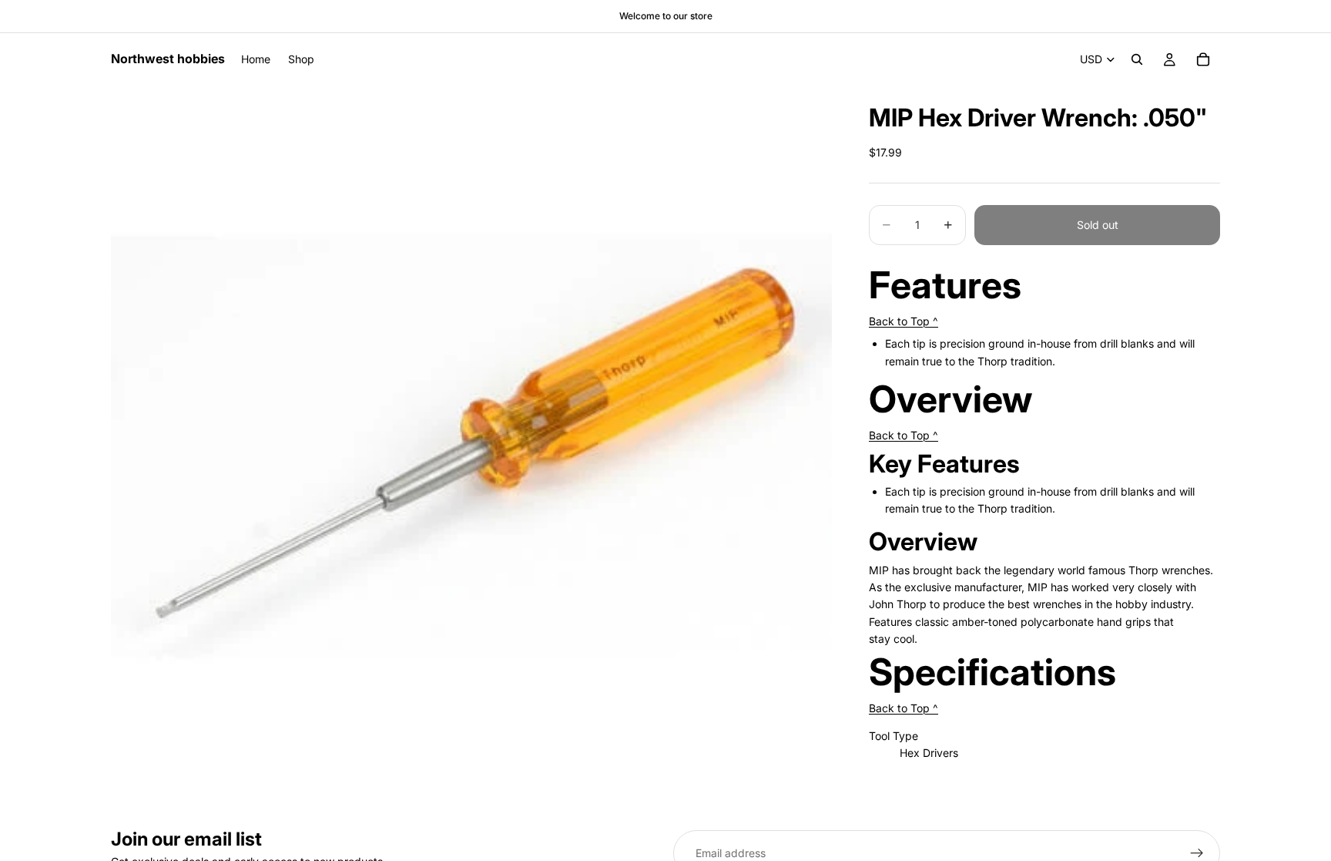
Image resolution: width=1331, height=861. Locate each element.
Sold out (1097, 224)
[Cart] (1203, 59)
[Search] (1137, 59)
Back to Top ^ (903, 321)
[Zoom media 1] (471, 446)
